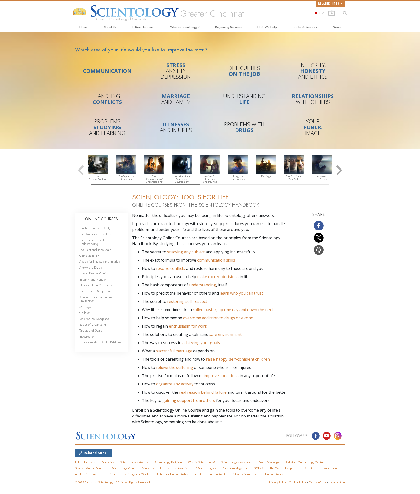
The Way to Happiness (284, 468)
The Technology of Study (94, 228)
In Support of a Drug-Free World (128, 474)
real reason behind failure (203, 392)
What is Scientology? (185, 27)
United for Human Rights (172, 474)
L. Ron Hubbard (143, 27)
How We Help (267, 27)
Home (83, 27)
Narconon (330, 468)
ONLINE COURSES (101, 219)
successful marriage (174, 351)
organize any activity (174, 384)
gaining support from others (188, 400)
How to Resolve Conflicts (95, 273)
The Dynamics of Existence (96, 234)
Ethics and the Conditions (95, 285)
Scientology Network (134, 462)
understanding (202, 285)
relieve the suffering (174, 367)
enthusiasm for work (188, 326)
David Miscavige (269, 462)
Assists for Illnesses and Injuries (99, 261)
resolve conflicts (170, 268)
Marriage (85, 307)
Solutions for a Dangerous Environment (95, 299)
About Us (109, 27)
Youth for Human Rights (210, 474)
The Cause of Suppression (96, 291)
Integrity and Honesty (93, 279)
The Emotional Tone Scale (95, 249)
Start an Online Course (90, 468)
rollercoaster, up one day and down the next (233, 309)
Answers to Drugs (90, 267)
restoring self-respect (187, 301)
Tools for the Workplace (94, 318)
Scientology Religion (168, 462)
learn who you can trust (241, 293)
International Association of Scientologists (188, 468)
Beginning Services (228, 27)
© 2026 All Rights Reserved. (113, 482)
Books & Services (305, 27)
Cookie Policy (297, 482)
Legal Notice (337, 482)
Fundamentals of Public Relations (100, 342)
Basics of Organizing (92, 324)
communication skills (216, 260)
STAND (258, 468)
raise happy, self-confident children (238, 359)
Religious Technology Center (305, 462)
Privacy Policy (278, 482)
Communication (89, 255)
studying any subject (186, 252)
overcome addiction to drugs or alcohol (218, 318)
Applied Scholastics (87, 474)
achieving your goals (201, 342)
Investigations (87, 336)
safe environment (225, 334)
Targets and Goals (90, 330)
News (337, 27)
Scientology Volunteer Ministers (132, 468)
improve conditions (221, 375)
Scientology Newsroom (237, 462)
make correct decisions (218, 276)
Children (85, 312)
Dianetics (108, 462)
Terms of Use (317, 482)
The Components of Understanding (91, 242)
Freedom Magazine (235, 468)
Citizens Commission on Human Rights (258, 474)
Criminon (311, 468)
